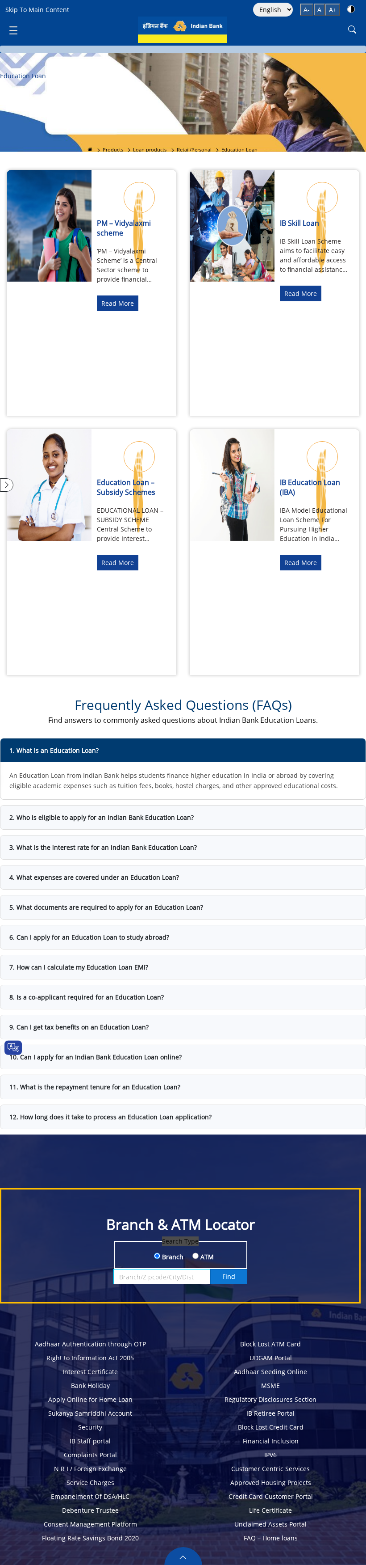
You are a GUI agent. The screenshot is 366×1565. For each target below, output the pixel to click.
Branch (171, 1257)
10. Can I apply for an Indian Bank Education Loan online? (95, 1057)
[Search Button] (352, 30)
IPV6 (270, 1455)
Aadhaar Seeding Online (270, 1371)
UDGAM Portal (271, 1358)
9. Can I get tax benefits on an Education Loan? (79, 1027)
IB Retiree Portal (270, 1413)
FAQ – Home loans (271, 1538)
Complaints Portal (90, 1455)
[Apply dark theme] (351, 9)
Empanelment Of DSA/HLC (90, 1496)
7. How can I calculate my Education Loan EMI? (78, 967)
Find (228, 1276)
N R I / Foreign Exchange (90, 1468)
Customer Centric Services (270, 1468)
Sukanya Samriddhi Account (90, 1413)
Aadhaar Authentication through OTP (90, 1344)
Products (113, 149)
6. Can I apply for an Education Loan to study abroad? (89, 937)
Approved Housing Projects (270, 1482)
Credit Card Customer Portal (271, 1496)
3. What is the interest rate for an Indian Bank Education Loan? (103, 847)
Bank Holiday (90, 1385)
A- (307, 9)
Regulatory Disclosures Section (270, 1399)
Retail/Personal (194, 149)
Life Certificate (270, 1510)
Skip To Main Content (37, 9)
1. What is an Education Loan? (54, 750)
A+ (333, 9)
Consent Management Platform (90, 1524)
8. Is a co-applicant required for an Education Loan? (86, 997)
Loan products (149, 149)
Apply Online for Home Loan (90, 1399)
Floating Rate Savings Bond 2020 (90, 1538)
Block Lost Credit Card (271, 1427)
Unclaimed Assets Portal (270, 1524)
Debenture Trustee (90, 1510)
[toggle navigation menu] (13, 30)
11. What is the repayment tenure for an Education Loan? (94, 1087)
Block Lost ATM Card (270, 1344)
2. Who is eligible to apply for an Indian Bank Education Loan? (101, 817)
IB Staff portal (90, 1441)
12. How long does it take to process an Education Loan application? (110, 1117)
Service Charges (90, 1482)
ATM (206, 1257)
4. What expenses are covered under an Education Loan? (94, 877)
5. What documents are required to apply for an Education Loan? (106, 907)
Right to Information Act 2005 (90, 1358)
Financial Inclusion (271, 1441)
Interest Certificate (90, 1371)
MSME (270, 1385)
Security (90, 1427)
